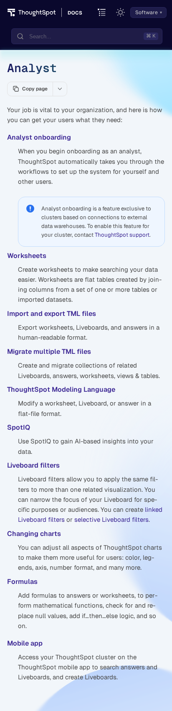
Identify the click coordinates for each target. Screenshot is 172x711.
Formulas (22, 581)
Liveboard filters (33, 465)
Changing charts (34, 533)
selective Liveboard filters (111, 519)
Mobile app (25, 643)
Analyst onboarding (39, 137)
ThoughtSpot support (122, 234)
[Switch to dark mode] (120, 12)
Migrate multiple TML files (49, 351)
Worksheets (26, 255)
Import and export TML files (51, 313)
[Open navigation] (102, 13)
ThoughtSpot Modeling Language (61, 389)
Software (146, 12)
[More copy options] (60, 88)
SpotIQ (18, 427)
